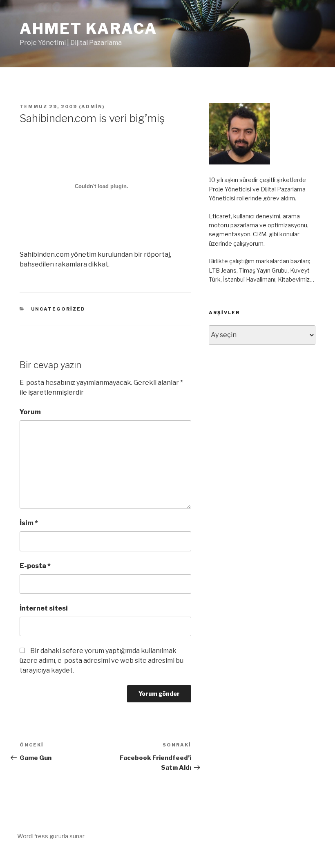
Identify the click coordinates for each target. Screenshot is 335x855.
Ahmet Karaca (88, 29)
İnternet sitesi (44, 608)
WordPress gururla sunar (51, 836)
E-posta (35, 566)
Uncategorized (58, 309)
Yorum (30, 412)
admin (92, 106)
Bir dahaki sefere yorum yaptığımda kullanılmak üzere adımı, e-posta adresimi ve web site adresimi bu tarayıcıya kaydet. (101, 660)
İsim (29, 523)
